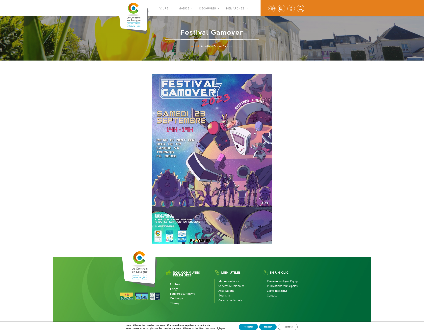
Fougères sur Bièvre (182, 294)
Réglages (288, 326)
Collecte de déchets (230, 300)
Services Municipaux (231, 286)
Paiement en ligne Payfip (282, 281)
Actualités (206, 46)
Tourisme (224, 295)
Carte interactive (277, 291)
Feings (174, 289)
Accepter (248, 326)
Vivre (163, 7)
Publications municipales (282, 286)
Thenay (175, 303)
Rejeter (268, 326)
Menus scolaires (228, 281)
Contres (175, 284)
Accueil (195, 46)
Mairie (183, 7)
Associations (226, 291)
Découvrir (207, 7)
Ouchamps (176, 298)
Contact (272, 295)
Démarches (235, 7)
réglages (220, 328)
